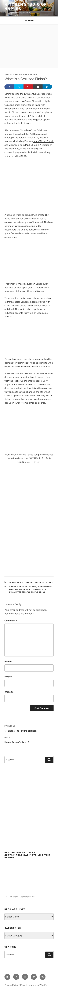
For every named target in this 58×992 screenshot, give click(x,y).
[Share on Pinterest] (28, 86)
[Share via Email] (38, 86)
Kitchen (40, 582)
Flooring (28, 582)
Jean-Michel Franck (43, 141)
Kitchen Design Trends (22, 587)
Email (8, 676)
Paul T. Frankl (32, 145)
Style (49, 582)
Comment (10, 620)
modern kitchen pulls (33, 589)
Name (8, 661)
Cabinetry (15, 582)
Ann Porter (30, 75)
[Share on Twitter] (18, 86)
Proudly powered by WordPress (35, 985)
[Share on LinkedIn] (47, 86)
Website (9, 692)
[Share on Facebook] (9, 86)
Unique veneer (17, 592)
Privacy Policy (11, 985)
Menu (30, 20)
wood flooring (36, 592)
